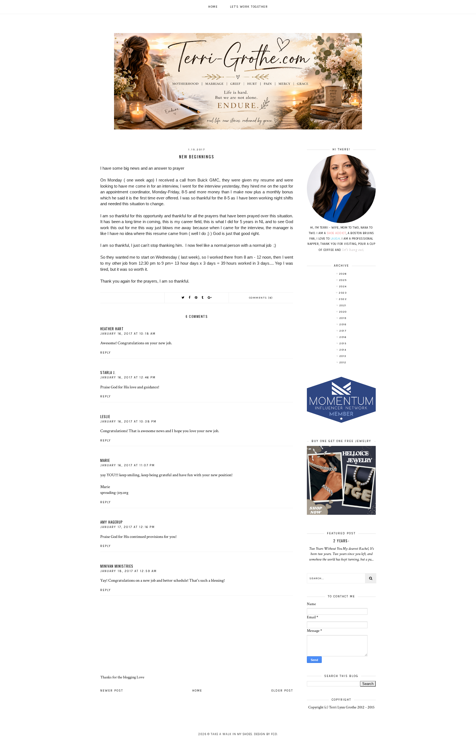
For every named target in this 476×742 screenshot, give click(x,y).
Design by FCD (265, 734)
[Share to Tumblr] (203, 297)
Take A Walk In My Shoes (231, 734)
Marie (105, 460)
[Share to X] (183, 297)
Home (213, 7)
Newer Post (111, 690)
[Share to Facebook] (190, 297)
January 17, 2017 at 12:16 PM (127, 527)
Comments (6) (261, 297)
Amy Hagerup (111, 522)
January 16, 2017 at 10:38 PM (128, 421)
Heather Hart (112, 328)
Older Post (282, 690)
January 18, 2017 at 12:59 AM (128, 571)
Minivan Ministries (116, 566)
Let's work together (249, 7)
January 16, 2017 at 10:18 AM (128, 333)
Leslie (105, 416)
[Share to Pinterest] (196, 297)
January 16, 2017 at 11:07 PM (127, 465)
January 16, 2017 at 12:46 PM (128, 377)
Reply (105, 352)
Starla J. (108, 372)
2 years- (341, 540)
